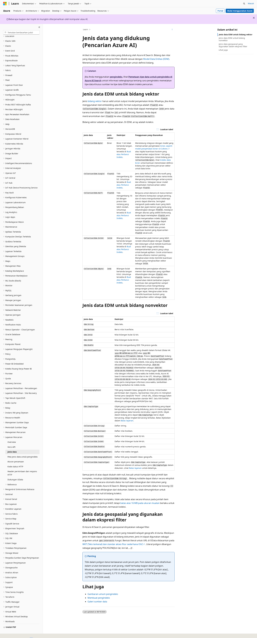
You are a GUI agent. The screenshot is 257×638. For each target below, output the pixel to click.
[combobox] (21, 32)
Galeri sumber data (97, 601)
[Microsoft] (5, 3)
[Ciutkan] (39, 27)
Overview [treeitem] (11, 442)
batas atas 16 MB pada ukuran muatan (140, 503)
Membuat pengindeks (99, 597)
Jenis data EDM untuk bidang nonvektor (232, 39)
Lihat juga (223, 50)
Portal (220, 11)
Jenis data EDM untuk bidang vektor (235, 34)
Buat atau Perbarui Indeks (124, 154)
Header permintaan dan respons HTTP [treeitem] (22, 473)
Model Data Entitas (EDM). (156, 58)
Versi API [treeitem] (11, 447)
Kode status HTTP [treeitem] (15, 466)
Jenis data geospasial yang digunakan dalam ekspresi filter (233, 45)
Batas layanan (127, 420)
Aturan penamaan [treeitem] (15, 461)
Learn (85, 29)
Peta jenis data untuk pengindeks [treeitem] (22, 456)
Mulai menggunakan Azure (239, 11)
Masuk (251, 3)
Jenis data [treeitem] (12, 452)
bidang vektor (95, 101)
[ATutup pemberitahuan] (254, 18)
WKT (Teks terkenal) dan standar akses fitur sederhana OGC (112, 544)
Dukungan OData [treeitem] (15, 479)
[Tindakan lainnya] (172, 29)
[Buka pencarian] (244, 3)
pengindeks (116, 76)
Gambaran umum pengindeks (103, 594)
